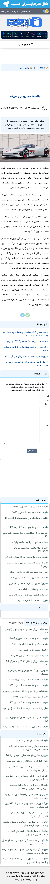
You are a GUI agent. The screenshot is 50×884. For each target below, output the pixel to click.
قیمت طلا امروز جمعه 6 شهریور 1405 (30, 506)
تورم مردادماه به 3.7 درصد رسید (32, 600)
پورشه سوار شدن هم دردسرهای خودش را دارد (25, 356)
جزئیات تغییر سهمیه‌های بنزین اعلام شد (29, 655)
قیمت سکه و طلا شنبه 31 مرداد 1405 (29, 644)
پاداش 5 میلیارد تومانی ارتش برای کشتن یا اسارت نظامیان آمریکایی (28, 832)
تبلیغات (15, 11)
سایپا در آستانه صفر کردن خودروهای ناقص (27, 595)
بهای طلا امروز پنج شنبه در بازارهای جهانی (28, 572)
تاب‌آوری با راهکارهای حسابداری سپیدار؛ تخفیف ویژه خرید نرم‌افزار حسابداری (25, 823)
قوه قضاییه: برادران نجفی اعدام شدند (30, 740)
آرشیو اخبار (25, 68)
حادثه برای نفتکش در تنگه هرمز (32, 589)
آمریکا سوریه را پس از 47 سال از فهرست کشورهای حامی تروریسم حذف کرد (29, 786)
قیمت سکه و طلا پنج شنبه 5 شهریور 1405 (27, 527)
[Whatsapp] (27, 317)
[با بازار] (24, 35)
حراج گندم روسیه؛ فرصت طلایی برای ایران (27, 583)
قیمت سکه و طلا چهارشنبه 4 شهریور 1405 (27, 685)
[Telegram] (22, 317)
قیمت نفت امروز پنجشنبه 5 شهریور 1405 (28, 577)
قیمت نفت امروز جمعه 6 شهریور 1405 (29, 512)
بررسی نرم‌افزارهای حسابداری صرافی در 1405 (26, 755)
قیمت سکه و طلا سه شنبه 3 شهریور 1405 (28, 679)
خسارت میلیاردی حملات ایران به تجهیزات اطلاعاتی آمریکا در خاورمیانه (28, 747)
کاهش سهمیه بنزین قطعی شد (33, 650)
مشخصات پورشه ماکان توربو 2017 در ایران (26, 341)
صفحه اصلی (25, 11)
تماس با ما (5, 11)
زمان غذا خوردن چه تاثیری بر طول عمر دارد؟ (27, 761)
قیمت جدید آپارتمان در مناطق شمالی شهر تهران (25, 557)
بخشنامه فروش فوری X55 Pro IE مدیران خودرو (25, 691)
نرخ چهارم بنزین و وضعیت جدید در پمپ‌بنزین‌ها (24, 726)
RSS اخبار (41, 68)
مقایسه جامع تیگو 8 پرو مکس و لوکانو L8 (28, 542)
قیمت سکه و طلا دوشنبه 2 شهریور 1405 (28, 638)
